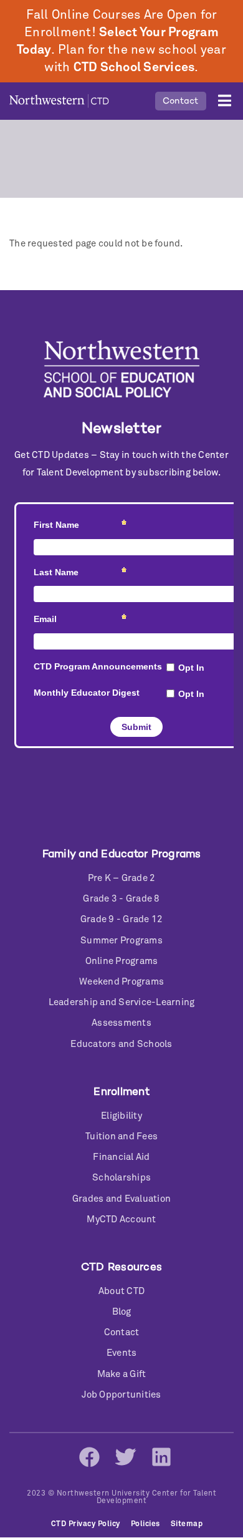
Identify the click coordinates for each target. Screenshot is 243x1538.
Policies (145, 1524)
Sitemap (187, 1524)
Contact (181, 100)
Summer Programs (121, 940)
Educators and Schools (121, 1044)
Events (122, 1353)
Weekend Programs (121, 981)
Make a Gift (121, 1374)
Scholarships (121, 1177)
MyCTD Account (121, 1219)
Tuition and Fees (121, 1136)
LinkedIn (161, 1457)
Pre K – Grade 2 (122, 878)
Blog (121, 1312)
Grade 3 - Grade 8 (121, 898)
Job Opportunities (121, 1394)
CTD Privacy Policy (85, 1524)
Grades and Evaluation (121, 1199)
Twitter (125, 1457)
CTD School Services (134, 67)
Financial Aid (121, 1157)
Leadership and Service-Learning (122, 1002)
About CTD (121, 1291)
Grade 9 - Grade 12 (121, 919)
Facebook (89, 1457)
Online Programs (121, 961)
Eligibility (121, 1116)
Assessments (121, 1023)
